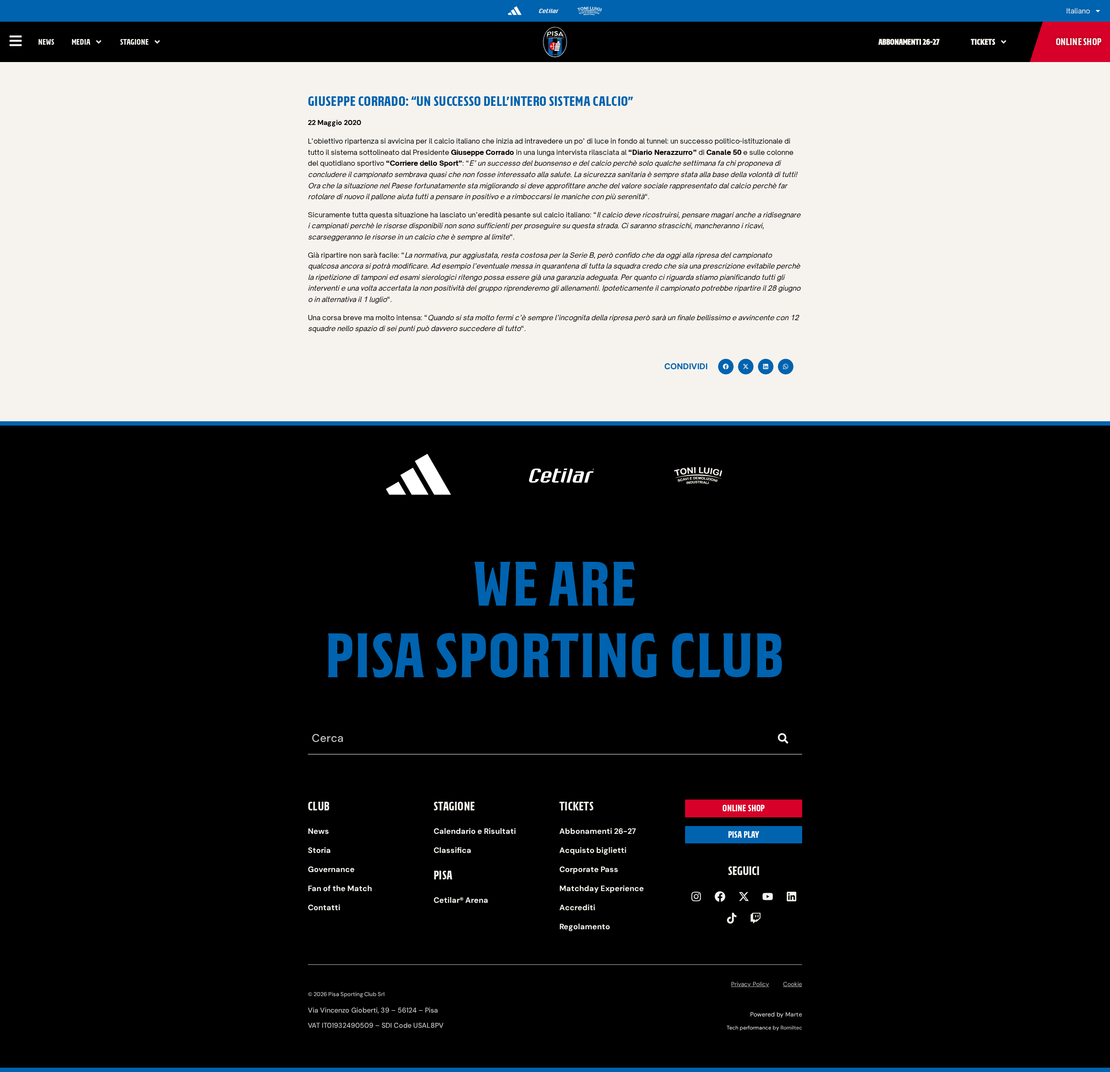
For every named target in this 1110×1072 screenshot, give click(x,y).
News (46, 42)
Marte (793, 1014)
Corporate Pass (588, 869)
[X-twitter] (743, 897)
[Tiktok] (732, 918)
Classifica (452, 850)
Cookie (792, 984)
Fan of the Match (340, 888)
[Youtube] (767, 897)
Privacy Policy (750, 984)
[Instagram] (696, 897)
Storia (319, 850)
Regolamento (584, 926)
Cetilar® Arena (461, 900)
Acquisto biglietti (593, 850)
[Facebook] (720, 897)
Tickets (983, 42)
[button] (726, 366)
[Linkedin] (791, 897)
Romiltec (791, 1027)
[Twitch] (756, 918)
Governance (331, 869)
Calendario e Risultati (475, 831)
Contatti (324, 907)
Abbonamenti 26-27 (909, 42)
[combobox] (537, 738)
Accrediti (577, 907)
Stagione (134, 42)
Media (81, 42)
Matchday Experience (601, 888)
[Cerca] (784, 738)
